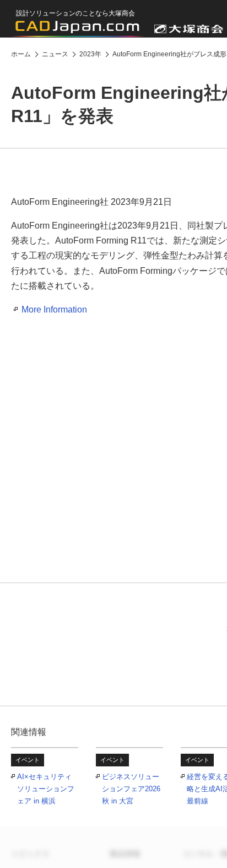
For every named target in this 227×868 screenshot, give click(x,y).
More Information (54, 309)
